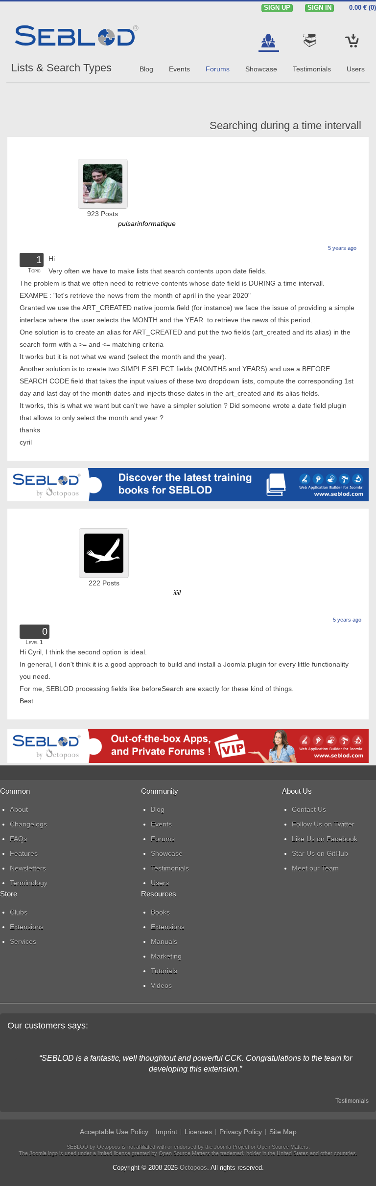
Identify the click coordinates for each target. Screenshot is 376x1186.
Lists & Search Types (61, 68)
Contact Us (309, 809)
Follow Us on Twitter (323, 824)
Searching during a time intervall (285, 125)
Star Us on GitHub (320, 853)
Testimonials (352, 1100)
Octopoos (193, 1167)
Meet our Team (315, 868)
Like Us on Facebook (324, 839)
